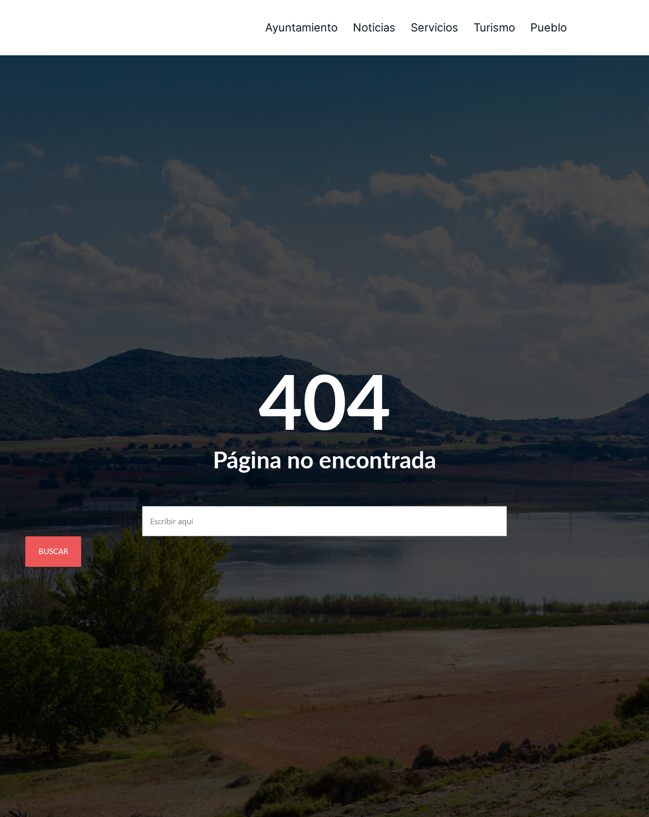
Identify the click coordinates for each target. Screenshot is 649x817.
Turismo (494, 27)
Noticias (374, 27)
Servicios (434, 27)
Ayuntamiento (301, 27)
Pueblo (548, 27)
